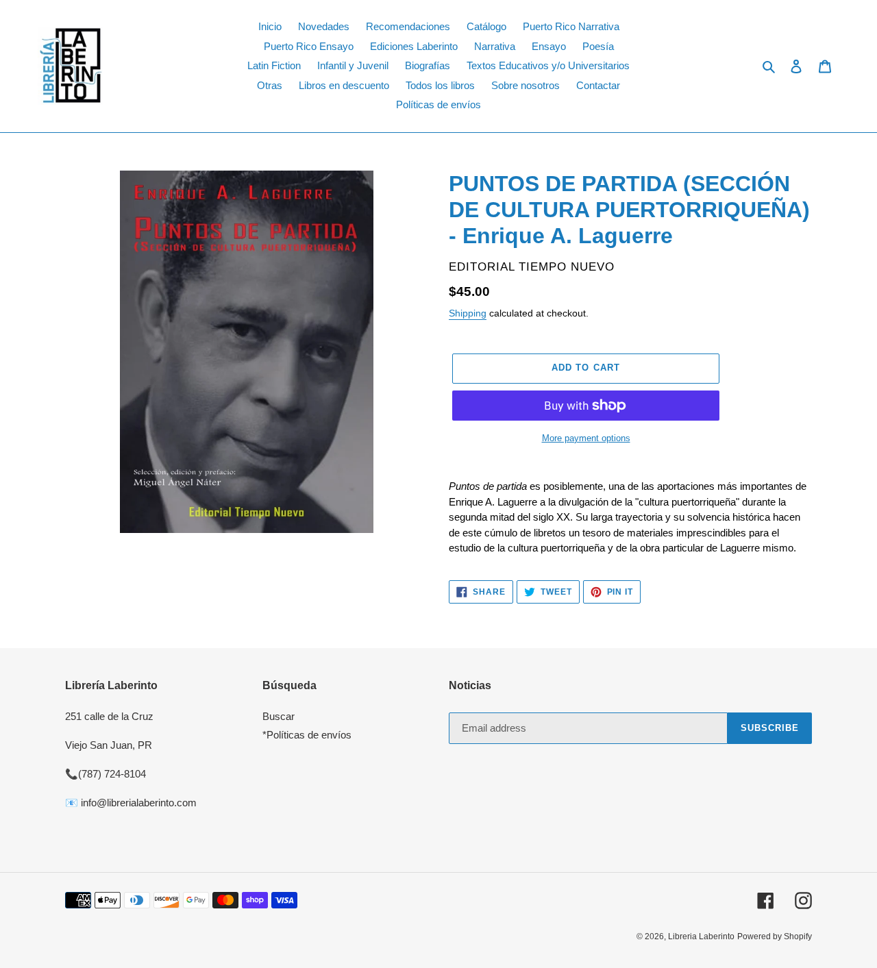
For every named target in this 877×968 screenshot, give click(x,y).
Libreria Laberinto (701, 936)
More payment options (586, 438)
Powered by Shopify (774, 936)
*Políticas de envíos (306, 735)
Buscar (278, 716)
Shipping (467, 313)
